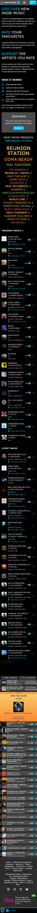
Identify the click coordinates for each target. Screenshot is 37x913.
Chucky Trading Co (17, 202)
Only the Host (17, 176)
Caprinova (11, 840)
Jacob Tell (18, 222)
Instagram (8, 889)
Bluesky (27, 889)
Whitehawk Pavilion (15, 803)
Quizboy (10, 829)
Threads (14, 889)
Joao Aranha (12, 784)
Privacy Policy (17, 868)
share (33, 240)
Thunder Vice (12, 792)
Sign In (32, 2)
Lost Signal (12, 798)
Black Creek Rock (17, 209)
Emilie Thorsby (13, 729)
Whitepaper (9, 866)
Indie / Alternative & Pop (18, 881)
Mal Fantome (18, 165)
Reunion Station (18, 150)
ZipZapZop (17, 182)
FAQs (7, 108)
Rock (22, 882)
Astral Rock (12, 817)
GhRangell (11, 822)
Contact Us (20, 866)
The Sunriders (13, 835)
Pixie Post (18, 196)
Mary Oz (10, 853)
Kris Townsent (17, 212)
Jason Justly (12, 687)
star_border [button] (26, 683)
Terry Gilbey (12, 681)
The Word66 (17, 169)
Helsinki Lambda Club (16, 754)
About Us (28, 108)
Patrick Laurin (13, 778)
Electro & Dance (18, 880)
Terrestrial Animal (17, 205)
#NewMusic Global (12, 874)
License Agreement (22, 869)
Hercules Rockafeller (18, 192)
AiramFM (17, 189)
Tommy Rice (17, 179)
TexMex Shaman (13, 848)
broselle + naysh (17, 172)
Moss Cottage (17, 219)
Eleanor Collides (17, 215)
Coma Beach (18, 159)
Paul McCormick (17, 186)
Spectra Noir (18, 695)
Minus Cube (17, 199)
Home (8, 862)
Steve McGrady (13, 766)
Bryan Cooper (12, 742)
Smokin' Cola (12, 735)
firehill (10, 773)
